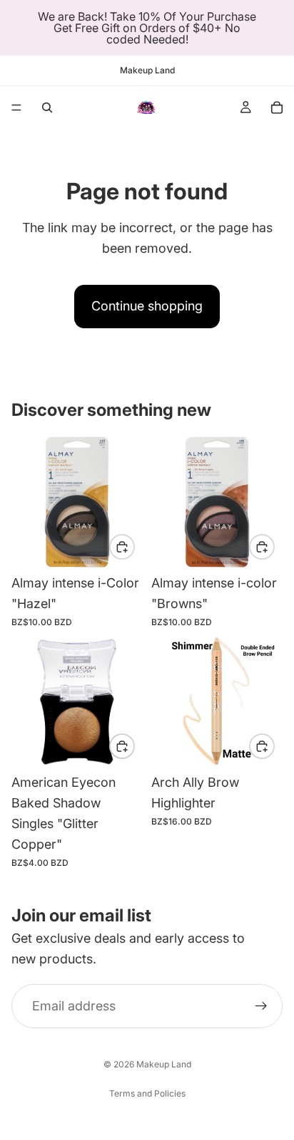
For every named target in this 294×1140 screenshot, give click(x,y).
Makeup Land (163, 1064)
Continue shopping (147, 305)
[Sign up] (261, 1006)
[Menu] (16, 107)
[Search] (47, 107)
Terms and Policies (147, 1093)
